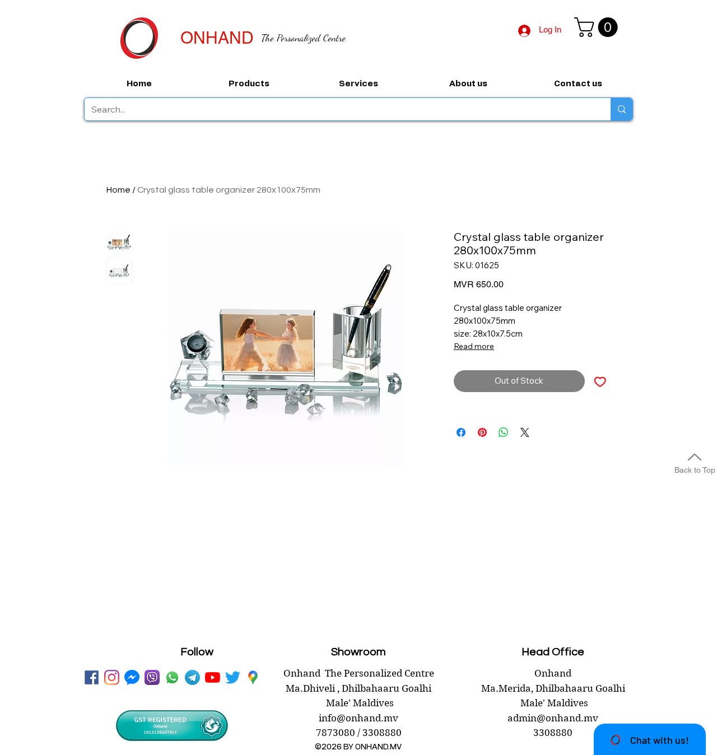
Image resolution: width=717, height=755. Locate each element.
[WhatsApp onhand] (172, 677)
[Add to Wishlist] (600, 381)
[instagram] (111, 677)
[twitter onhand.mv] (232, 677)
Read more (474, 346)
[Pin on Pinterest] (482, 432)
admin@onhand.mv (553, 718)
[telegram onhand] (192, 677)
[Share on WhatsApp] (503, 432)
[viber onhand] (152, 677)
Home (118, 189)
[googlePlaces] (252, 677)
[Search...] (621, 109)
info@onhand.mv (358, 718)
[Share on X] (525, 432)
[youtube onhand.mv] (212, 677)
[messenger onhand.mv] (131, 677)
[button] (598, 27)
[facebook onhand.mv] (91, 677)
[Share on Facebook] (461, 432)
